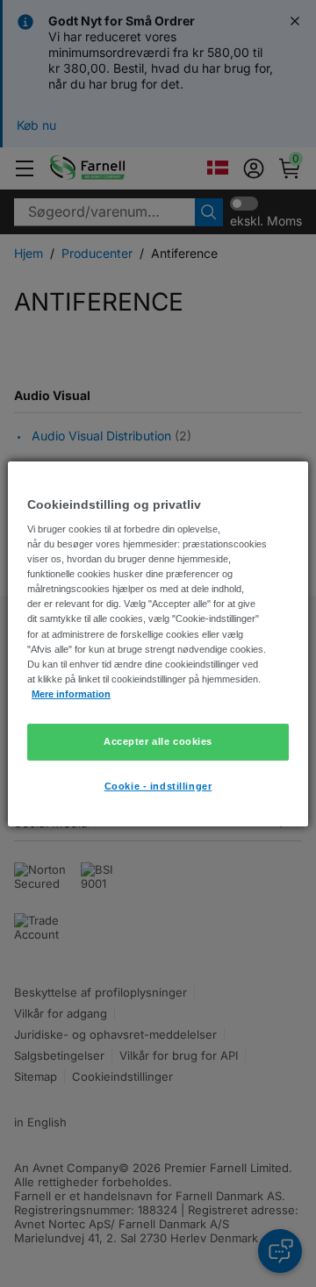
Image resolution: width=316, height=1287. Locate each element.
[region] (158, 643)
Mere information (71, 694)
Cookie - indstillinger (158, 786)
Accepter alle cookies (158, 741)
